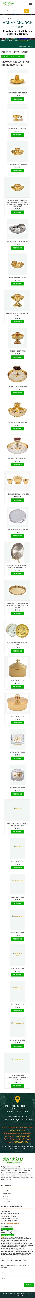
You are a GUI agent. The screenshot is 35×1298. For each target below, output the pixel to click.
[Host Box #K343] (17, 848)
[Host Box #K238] (17, 703)
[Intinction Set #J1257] (17, 445)
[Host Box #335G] (17, 884)
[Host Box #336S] (17, 955)
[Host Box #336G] (17, 919)
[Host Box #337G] (17, 991)
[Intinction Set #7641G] (17, 80)
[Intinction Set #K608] (17, 338)
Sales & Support (24, 46)
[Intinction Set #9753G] (17, 116)
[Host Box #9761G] (17, 1027)
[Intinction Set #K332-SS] (17, 229)
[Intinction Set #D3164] (17, 374)
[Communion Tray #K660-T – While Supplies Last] (17, 552)
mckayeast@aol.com (12, 1223)
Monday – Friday (7, 1228)
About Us (5, 1191)
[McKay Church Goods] (8, 4)
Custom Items (7, 1199)
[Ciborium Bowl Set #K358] (17, 481)
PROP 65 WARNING (7, 1235)
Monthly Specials (7, 1193)
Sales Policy (6, 1201)
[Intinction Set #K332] (17, 264)
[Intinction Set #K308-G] (17, 151)
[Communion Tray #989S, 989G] (17, 630)
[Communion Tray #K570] (17, 517)
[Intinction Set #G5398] (17, 409)
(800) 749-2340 (23, 1136)
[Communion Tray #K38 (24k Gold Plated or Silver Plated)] (17, 590)
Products (5, 1196)
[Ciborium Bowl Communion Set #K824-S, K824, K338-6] (17, 1062)
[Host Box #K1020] (17, 775)
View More (17, 99)
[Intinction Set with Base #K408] (17, 300)
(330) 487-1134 (17, 1130)
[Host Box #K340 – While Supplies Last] (17, 811)
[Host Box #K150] (17, 667)
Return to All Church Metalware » (12, 56)
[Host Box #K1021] (17, 739)
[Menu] (30, 4)
